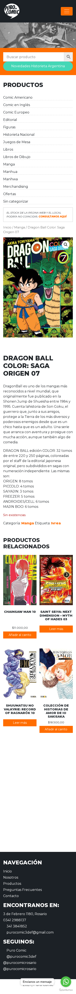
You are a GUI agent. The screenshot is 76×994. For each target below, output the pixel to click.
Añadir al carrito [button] (20, 635)
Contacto (11, 896)
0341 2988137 (14, 920)
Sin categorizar (15, 201)
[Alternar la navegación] (67, 11)
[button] (65, 244)
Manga (9, 164)
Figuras (9, 127)
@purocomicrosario (19, 963)
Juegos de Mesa (16, 142)
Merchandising (15, 187)
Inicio (7, 227)
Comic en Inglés (16, 105)
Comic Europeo (16, 112)
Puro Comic (16, 950)
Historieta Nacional (19, 135)
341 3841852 (16, 926)
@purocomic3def (21, 957)
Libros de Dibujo (16, 157)
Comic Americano (18, 97)
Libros (8, 149)
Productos (12, 884)
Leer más (56, 629)
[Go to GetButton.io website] (66, 989)
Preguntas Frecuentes (22, 890)
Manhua (10, 172)
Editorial (10, 120)
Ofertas (9, 194)
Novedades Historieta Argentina (38, 66)
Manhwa (10, 179)
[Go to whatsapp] (66, 981)
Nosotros (10, 877)
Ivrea (56, 523)
